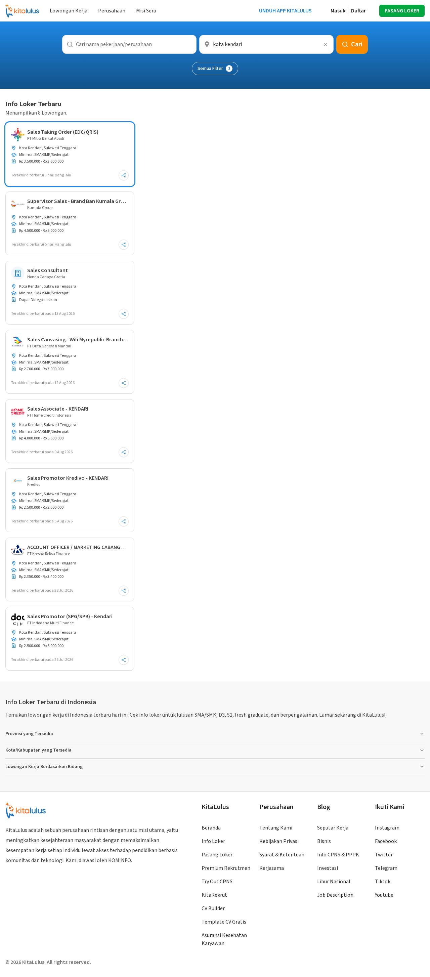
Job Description (335, 895)
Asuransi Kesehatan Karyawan (224, 939)
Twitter (384, 854)
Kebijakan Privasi (279, 841)
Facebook (386, 841)
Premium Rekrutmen (226, 868)
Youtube (384, 895)
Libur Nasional (333, 881)
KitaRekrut (214, 895)
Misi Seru (146, 10)
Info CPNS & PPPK (338, 854)
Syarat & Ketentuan (281, 854)
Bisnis (324, 841)
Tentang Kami (275, 828)
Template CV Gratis (224, 922)
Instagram (387, 828)
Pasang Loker (217, 854)
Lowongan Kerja (68, 10)
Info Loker (213, 841)
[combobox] (266, 44)
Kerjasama (271, 868)
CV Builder (213, 908)
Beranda (211, 828)
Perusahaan (111, 10)
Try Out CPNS (217, 881)
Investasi (327, 868)
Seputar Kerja (332, 828)
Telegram (386, 868)
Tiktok (382, 881)
